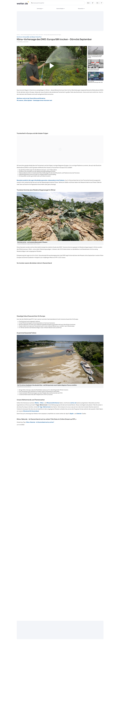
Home (18, 34)
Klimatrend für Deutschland (31, 411)
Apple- (72, 413)
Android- (79, 413)
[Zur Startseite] (23, 2)
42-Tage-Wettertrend (43, 407)
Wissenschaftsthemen (53, 403)
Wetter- (37, 403)
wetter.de (73, 403)
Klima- (42, 403)
